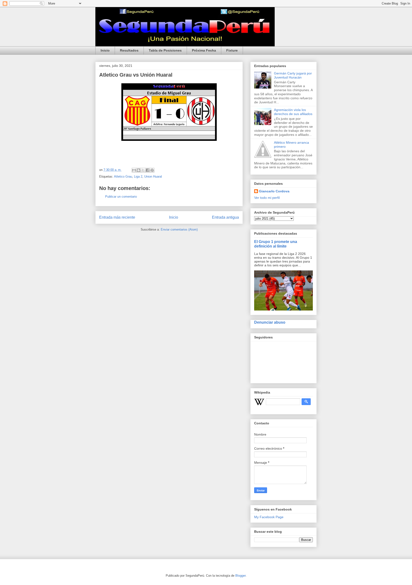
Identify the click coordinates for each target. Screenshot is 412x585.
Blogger (240, 575)
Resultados (129, 50)
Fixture (232, 50)
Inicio (105, 50)
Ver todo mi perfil (267, 198)
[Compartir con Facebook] (147, 170)
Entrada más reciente (117, 217)
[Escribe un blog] (138, 170)
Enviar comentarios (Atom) (179, 229)
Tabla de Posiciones (165, 50)
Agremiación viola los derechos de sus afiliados (293, 112)
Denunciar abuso (269, 322)
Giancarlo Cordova (274, 191)
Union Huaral (153, 176)
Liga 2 (138, 176)
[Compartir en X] (143, 170)
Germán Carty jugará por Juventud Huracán (293, 75)
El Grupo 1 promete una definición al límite (275, 243)
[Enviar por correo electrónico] (134, 170)
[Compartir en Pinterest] (152, 170)
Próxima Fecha (204, 50)
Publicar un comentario (121, 196)
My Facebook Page (268, 517)
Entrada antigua (225, 217)
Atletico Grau (123, 176)
